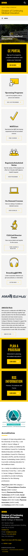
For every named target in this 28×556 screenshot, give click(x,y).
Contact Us (5, 530)
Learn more (13, 361)
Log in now (13, 65)
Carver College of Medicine (9, 7)
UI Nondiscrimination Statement (16, 549)
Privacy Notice (5, 549)
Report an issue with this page (11, 540)
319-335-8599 (11, 534)
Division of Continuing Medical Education (12, 12)
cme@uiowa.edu (11, 532)
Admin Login (7, 543)
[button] (24, 2)
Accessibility (5, 551)
